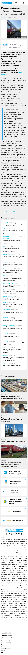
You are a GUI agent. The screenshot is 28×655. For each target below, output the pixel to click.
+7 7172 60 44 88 (6, 634)
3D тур (3, 653)
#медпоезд (12, 211)
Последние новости (9, 218)
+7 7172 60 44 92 (6, 632)
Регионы (3, 17)
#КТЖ (5, 211)
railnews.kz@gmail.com (7, 638)
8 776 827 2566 (5, 649)
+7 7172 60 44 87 (6, 636)
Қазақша (18, 2)
